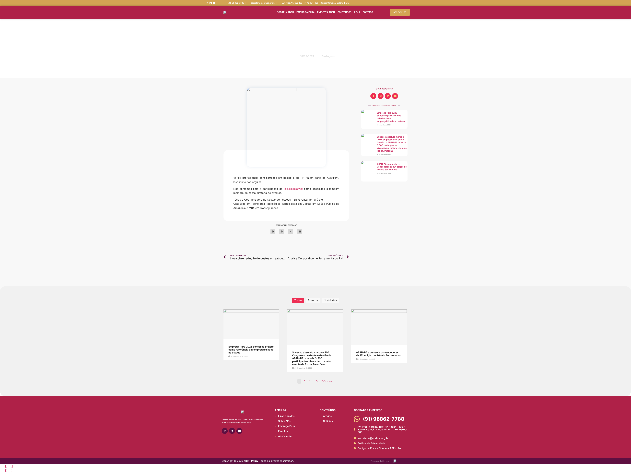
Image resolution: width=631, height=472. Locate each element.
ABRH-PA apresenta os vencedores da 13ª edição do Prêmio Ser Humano (392, 167)
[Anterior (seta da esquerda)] (3, 470)
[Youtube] (214, 3)
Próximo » (326, 381)
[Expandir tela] (9, 466)
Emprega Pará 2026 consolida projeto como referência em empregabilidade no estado (391, 116)
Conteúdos (345, 12)
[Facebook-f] (373, 96)
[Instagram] (207, 3)
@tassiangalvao (293, 188)
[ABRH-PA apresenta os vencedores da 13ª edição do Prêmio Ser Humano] (379, 311)
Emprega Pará (305, 12)
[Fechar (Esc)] (21, 466)
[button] (272, 231)
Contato (368, 12)
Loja (357, 12)
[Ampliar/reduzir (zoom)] (3, 466)
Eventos (313, 300)
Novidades (330, 300)
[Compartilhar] (15, 466)
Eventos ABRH (326, 12)
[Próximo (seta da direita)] (9, 470)
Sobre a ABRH (285, 12)
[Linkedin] (210, 3)
